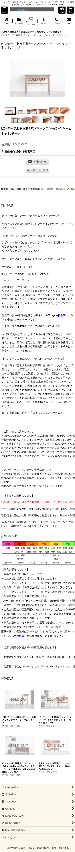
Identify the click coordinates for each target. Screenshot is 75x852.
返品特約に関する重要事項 (20, 151)
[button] (4, 10)
